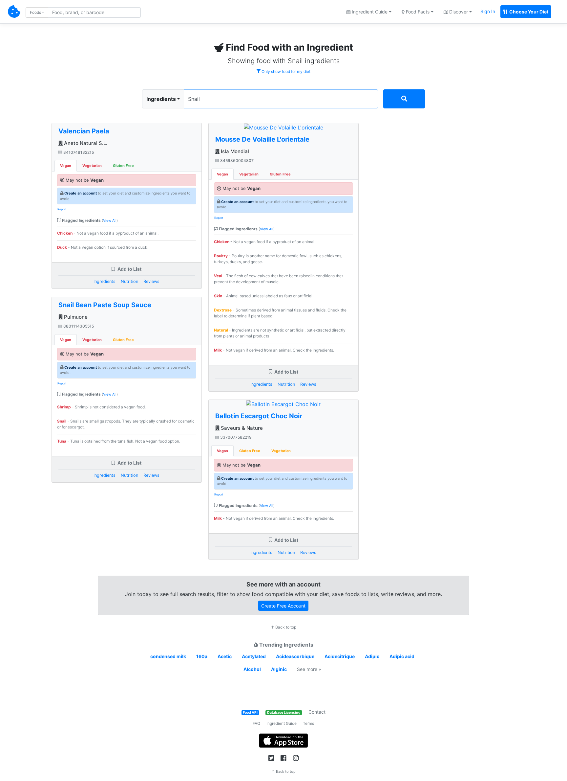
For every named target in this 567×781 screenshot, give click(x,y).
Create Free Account (283, 606)
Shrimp (64, 406)
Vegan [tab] (65, 165)
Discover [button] (458, 11)
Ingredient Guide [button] (369, 11)
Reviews (151, 281)
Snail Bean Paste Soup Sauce (104, 305)
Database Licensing (284, 712)
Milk (218, 350)
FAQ (256, 723)
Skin (218, 295)
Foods (35, 12)
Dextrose (223, 310)
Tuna (61, 441)
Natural (221, 330)
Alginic (279, 669)
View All (109, 220)
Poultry (221, 255)
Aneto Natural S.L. (85, 143)
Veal (218, 275)
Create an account (80, 193)
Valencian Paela (83, 131)
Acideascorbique (295, 656)
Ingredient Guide (281, 723)
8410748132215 (78, 152)
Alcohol (252, 669)
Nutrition (129, 281)
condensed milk (168, 656)
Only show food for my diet (285, 71)
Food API (250, 712)
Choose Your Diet (528, 11)
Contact (317, 712)
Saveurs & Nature (241, 428)
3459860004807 (236, 160)
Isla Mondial (234, 151)
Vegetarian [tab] (92, 165)
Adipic (372, 656)
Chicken (65, 233)
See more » (309, 669)
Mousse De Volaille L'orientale (262, 139)
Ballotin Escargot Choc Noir (258, 416)
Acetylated (254, 656)
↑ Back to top (283, 627)
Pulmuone (75, 317)
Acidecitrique (340, 656)
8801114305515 (78, 326)
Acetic (225, 656)
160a (201, 656)
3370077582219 (235, 437)
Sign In (487, 11)
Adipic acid (401, 656)
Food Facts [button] (417, 11)
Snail (61, 421)
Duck (62, 247)
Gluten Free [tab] (123, 165)
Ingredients (161, 99)
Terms (308, 723)
